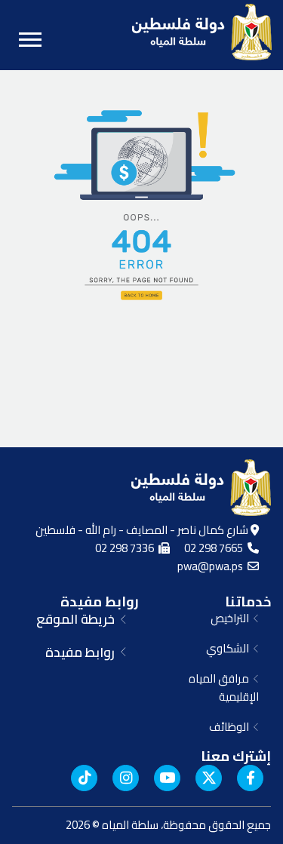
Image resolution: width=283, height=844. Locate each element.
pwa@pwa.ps (212, 566)
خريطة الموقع (78, 619)
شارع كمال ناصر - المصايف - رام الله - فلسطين (143, 530)
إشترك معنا (236, 756)
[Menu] (30, 39)
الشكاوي (230, 648)
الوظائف (231, 727)
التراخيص (232, 618)
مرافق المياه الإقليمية (224, 687)
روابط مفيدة (99, 601)
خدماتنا (248, 601)
